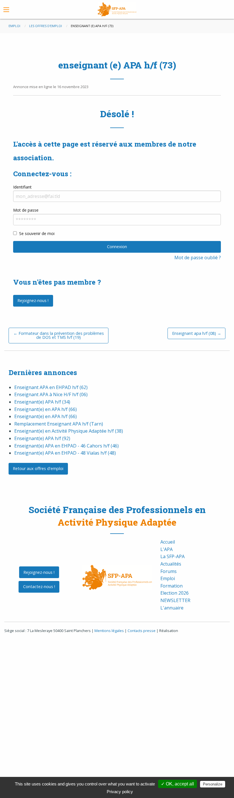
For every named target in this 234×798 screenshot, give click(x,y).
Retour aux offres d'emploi (38, 468)
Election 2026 (174, 593)
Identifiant (22, 187)
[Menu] (6, 9)
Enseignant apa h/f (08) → (196, 333)
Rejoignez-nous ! (33, 300)
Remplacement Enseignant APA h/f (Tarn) (58, 424)
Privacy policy (120, 791)
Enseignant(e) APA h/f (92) (42, 438)
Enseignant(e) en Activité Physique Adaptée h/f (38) (68, 431)
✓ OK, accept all (177, 783)
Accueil (167, 542)
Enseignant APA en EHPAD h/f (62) (51, 387)
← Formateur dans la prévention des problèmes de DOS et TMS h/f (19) (58, 335)
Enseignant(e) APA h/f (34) (42, 402)
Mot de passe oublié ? (197, 257)
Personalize (212, 784)
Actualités (170, 564)
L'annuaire (171, 608)
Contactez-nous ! (39, 586)
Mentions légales (109, 630)
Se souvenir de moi (37, 233)
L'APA (166, 549)
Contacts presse (142, 630)
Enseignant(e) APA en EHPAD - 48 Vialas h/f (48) (65, 453)
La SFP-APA (172, 556)
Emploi (167, 578)
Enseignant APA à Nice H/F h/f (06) (51, 394)
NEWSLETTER (175, 600)
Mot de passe (26, 210)
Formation (171, 586)
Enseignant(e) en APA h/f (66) (45, 409)
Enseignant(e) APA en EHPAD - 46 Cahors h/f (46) (66, 446)
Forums (168, 571)
